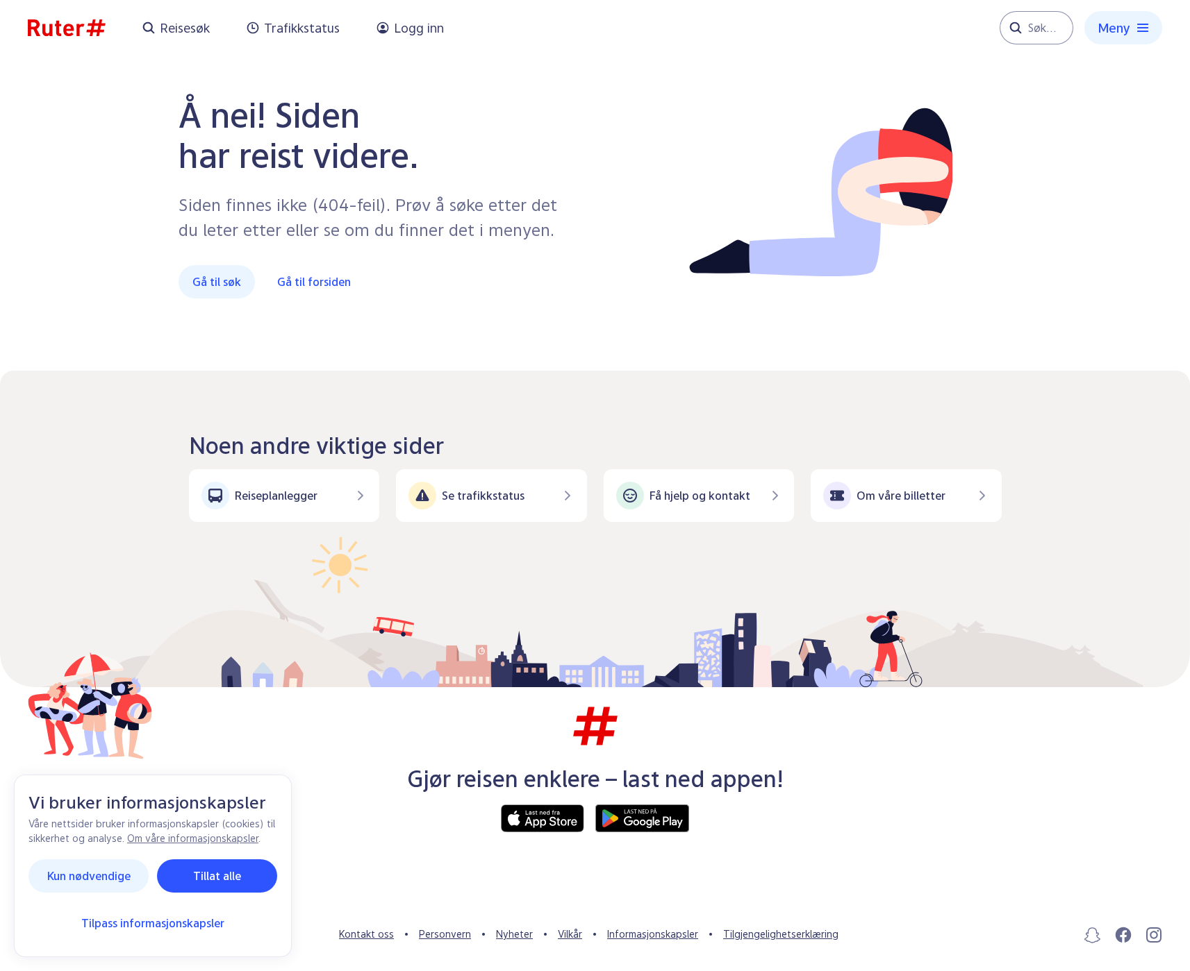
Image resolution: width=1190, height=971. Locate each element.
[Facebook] (1123, 935)
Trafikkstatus (302, 28)
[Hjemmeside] (67, 27)
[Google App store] (642, 818)
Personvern (445, 934)
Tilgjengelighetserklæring (780, 934)
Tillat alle (217, 876)
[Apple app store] (542, 818)
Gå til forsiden (314, 282)
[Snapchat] (1092, 935)
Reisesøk (185, 28)
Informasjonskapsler (652, 934)
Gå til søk (216, 282)
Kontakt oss (366, 934)
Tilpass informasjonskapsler (152, 923)
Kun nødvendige (89, 876)
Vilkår (570, 934)
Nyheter (514, 934)
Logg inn (419, 28)
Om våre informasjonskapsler (192, 838)
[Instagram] (1154, 935)
